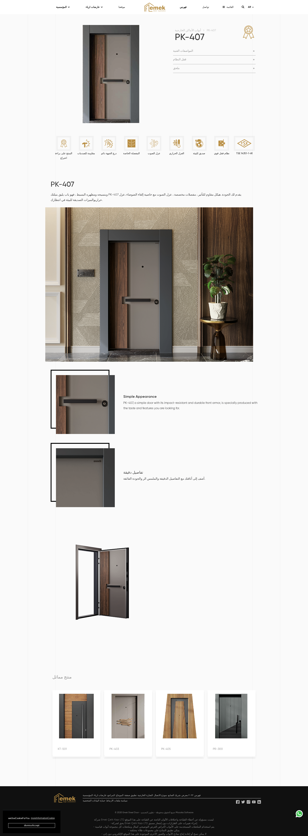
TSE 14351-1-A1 (244, 153)
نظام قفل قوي (221, 153)
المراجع (111, 795)
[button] (214, 51)
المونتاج (120, 795)
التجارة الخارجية (145, 795)
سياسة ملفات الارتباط (116, 801)
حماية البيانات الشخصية (94, 801)
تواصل (205, 7)
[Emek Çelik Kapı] (154, 7)
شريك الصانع (174, 795)
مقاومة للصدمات (86, 153)
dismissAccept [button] (31, 825)
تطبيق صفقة (130, 795)
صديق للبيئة (199, 153)
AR (250, 7)
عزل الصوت (154, 153)
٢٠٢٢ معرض (187, 795)
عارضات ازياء (93, 7)
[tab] (214, 51)
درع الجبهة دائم (109, 153)
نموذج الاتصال (160, 795)
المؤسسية (61, 7)
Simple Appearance (140, 397)
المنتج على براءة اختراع (63, 155)
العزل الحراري (176, 153)
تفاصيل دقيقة (133, 472)
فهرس (183, 7)
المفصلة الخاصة (131, 153)
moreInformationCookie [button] (43, 818)
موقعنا (122, 7)
